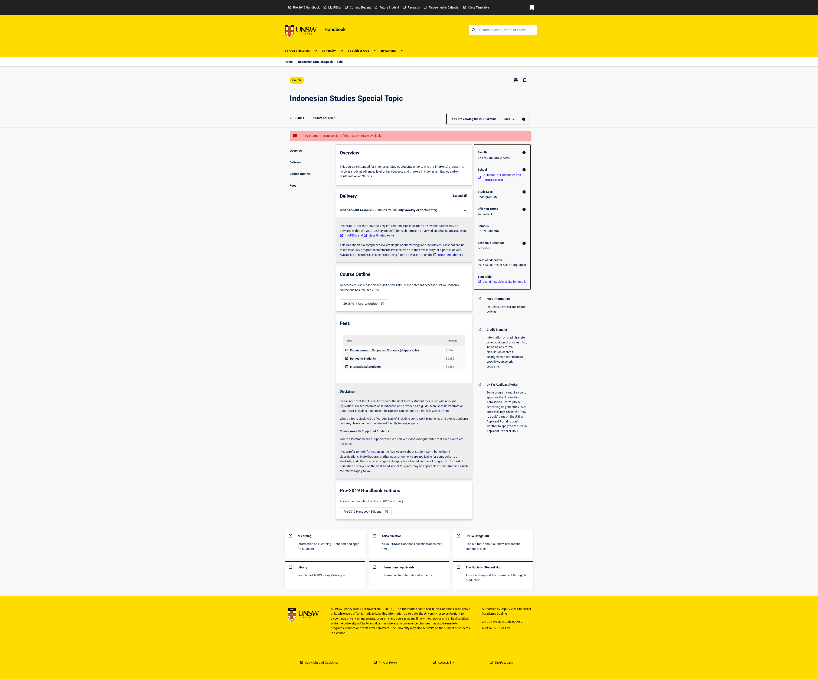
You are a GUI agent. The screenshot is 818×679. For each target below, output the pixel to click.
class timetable (379, 235)
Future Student (389, 7)
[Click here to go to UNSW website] (301, 32)
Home (289, 61)
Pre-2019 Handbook (306, 7)
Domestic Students (363, 358)
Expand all (460, 195)
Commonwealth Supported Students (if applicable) (384, 350)
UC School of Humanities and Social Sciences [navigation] (502, 177)
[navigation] (364, 303)
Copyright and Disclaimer (321, 662)
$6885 (450, 358)
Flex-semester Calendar (444, 7)
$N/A (449, 350)
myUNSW (351, 235)
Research (414, 7)
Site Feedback (504, 662)
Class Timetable (478, 7)
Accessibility (446, 662)
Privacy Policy (388, 662)
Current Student (360, 7)
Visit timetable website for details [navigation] (504, 281)
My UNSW (334, 7)
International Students (365, 366)
